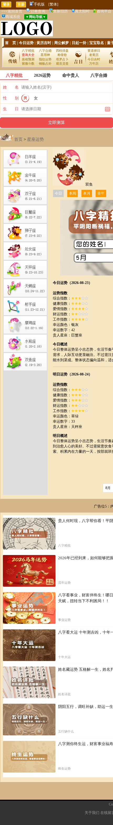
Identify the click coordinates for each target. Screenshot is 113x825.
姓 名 (11, 87)
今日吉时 (94, 59)
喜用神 (45, 55)
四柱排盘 (62, 50)
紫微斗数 (28, 63)
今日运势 (26, 43)
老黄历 (94, 55)
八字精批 (28, 50)
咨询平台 (104, 11)
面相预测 (28, 59)
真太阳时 (82, 11)
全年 (101, 193)
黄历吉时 (44, 43)
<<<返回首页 (11, 11)
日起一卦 (79, 43)
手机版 (39, 4)
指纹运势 (45, 59)
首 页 (10, 43)
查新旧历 (60, 11)
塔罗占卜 (62, 59)
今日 (58, 193)
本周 (72, 193)
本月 (86, 193)
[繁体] (53, 4)
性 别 (11, 98)
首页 (18, 139)
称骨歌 (62, 55)
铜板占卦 (45, 63)
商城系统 (13, 17)
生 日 (11, 109)
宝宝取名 (96, 43)
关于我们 (92, 813)
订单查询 (37, 11)
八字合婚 (45, 50)
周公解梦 (61, 43)
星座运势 (35, 139)
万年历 (94, 63)
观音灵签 (62, 63)
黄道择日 (94, 50)
